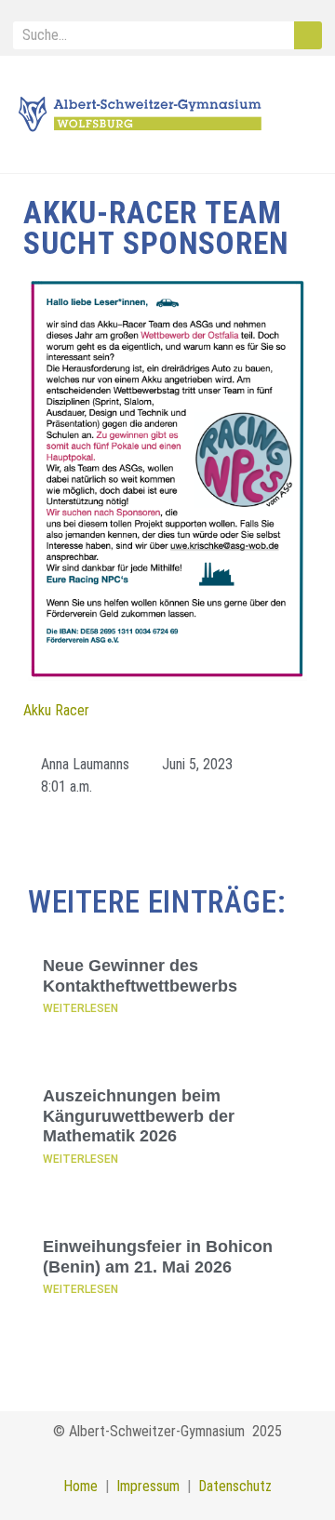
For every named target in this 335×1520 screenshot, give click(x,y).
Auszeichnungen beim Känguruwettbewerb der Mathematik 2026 (138, 1116)
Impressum (144, 1486)
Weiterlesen (80, 1008)
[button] (301, 114)
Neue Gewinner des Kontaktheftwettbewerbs (140, 975)
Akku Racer (56, 710)
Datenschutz (235, 1486)
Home (80, 1486)
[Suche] (308, 35)
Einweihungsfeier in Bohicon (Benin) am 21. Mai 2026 (158, 1256)
